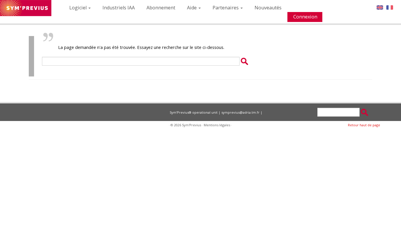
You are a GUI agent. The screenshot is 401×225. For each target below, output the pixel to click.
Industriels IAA (118, 7)
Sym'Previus (191, 125)
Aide (192, 7)
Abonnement (160, 7)
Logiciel (78, 7)
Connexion (305, 16)
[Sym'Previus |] (25, 8)
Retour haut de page (364, 125)
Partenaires (226, 7)
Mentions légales (217, 125)
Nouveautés (268, 7)
